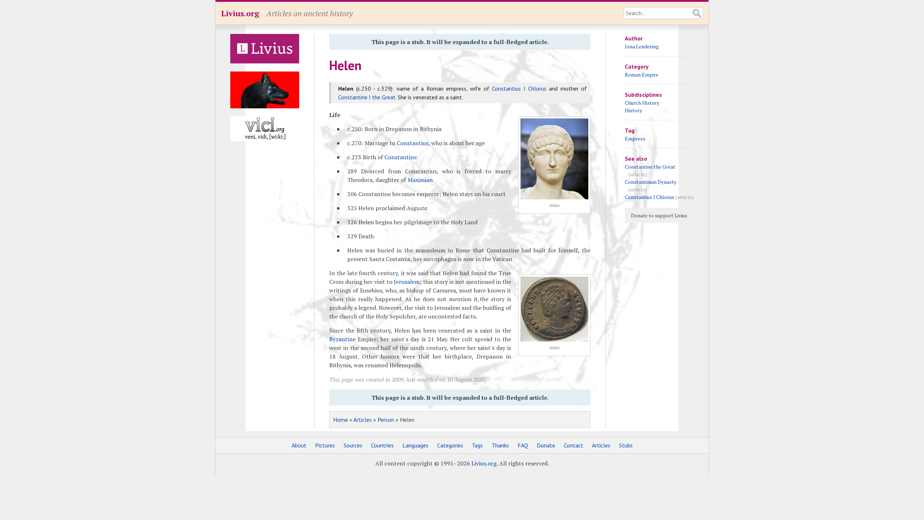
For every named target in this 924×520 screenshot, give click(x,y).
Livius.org (240, 13)
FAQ (523, 445)
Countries (382, 445)
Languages (415, 445)
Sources (353, 445)
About (299, 445)
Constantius (412, 143)
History (633, 110)
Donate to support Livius (659, 215)
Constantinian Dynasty (650, 181)
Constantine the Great (650, 166)
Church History (642, 102)
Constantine (400, 157)
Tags (477, 445)
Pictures (325, 445)
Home (340, 419)
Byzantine (342, 339)
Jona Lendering (642, 46)
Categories (450, 445)
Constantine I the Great (367, 97)
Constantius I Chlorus (519, 88)
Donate (546, 445)
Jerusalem (407, 282)
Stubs (626, 445)
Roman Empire (641, 74)
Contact (573, 445)
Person (386, 419)
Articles (362, 419)
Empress (635, 138)
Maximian (420, 180)
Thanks (500, 445)
